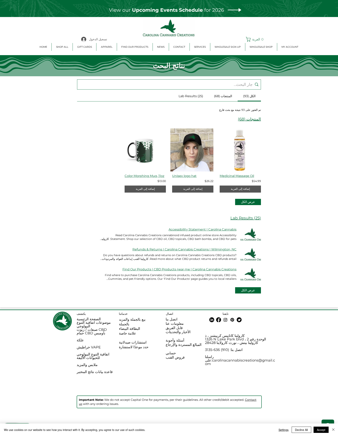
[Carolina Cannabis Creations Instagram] (225, 319)
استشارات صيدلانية (133, 342)
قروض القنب (175, 357)
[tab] (249, 96)
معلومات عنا (175, 323)
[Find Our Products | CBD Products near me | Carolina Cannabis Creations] (250, 274)
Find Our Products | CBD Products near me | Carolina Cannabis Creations (179, 269)
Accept (321, 430)
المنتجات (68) (249, 119)
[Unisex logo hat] (192, 149)
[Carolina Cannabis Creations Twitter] (239, 319)
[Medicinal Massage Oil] (240, 149)
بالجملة (124, 324)
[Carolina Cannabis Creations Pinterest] (232, 319)
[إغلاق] (333, 430)
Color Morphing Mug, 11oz (144, 176)
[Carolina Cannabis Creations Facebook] (218, 319)
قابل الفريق (174, 328)
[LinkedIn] (211, 319)
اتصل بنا (171, 319)
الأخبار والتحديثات (178, 332)
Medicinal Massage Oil (237, 176)
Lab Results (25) (245, 218)
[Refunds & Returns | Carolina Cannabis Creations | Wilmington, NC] (250, 254)
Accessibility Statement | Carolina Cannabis (202, 229)
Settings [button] (284, 430)
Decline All (301, 430)
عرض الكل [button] (248, 202)
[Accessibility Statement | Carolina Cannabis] (250, 234)
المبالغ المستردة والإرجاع (183, 345)
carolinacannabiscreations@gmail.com (240, 362)
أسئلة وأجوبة (175, 340)
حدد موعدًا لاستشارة (133, 347)
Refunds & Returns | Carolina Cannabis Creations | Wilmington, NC (184, 249)
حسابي (171, 353)
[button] (255, 39)
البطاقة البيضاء (129, 329)
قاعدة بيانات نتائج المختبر (95, 372)
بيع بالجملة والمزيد (132, 319)
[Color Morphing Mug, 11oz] (145, 149)
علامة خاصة (127, 333)
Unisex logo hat (184, 176)
